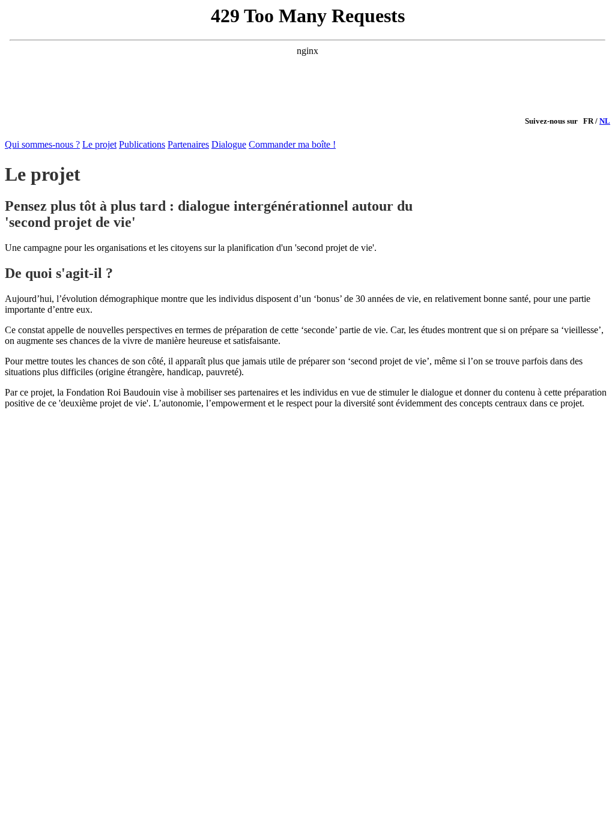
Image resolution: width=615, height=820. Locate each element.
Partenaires (188, 144)
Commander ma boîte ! (292, 144)
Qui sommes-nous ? (42, 144)
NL (604, 120)
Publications (142, 144)
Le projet (99, 144)
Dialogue (228, 144)
